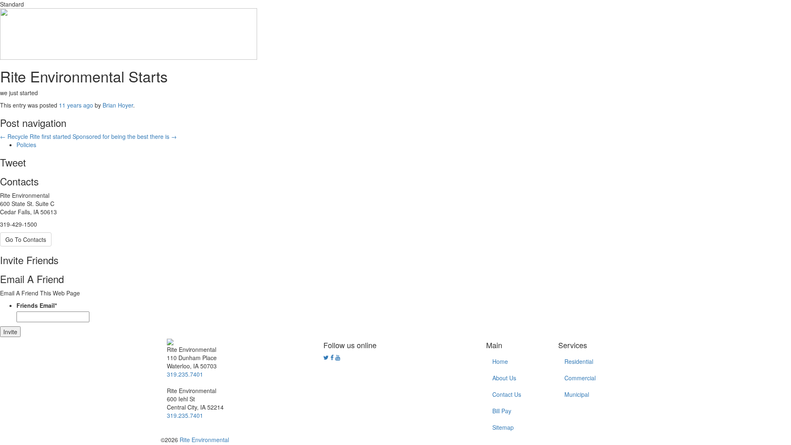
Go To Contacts (25, 239)
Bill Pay (501, 411)
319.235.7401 (185, 374)
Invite (10, 332)
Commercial (580, 378)
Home (500, 361)
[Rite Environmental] (170, 341)
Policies (26, 145)
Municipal (576, 394)
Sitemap (503, 427)
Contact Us (506, 394)
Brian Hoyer (118, 105)
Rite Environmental (204, 440)
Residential (578, 361)
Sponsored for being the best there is (125, 136)
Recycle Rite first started (35, 136)
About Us (504, 378)
